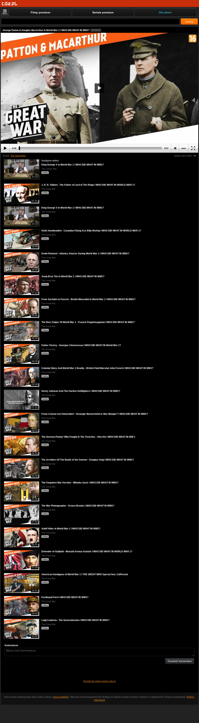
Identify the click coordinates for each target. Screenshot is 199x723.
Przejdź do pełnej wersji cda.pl (99, 681)
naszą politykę (60, 697)
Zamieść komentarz (180, 661)
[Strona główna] (9, 3)
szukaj (189, 21)
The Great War (18, 155)
